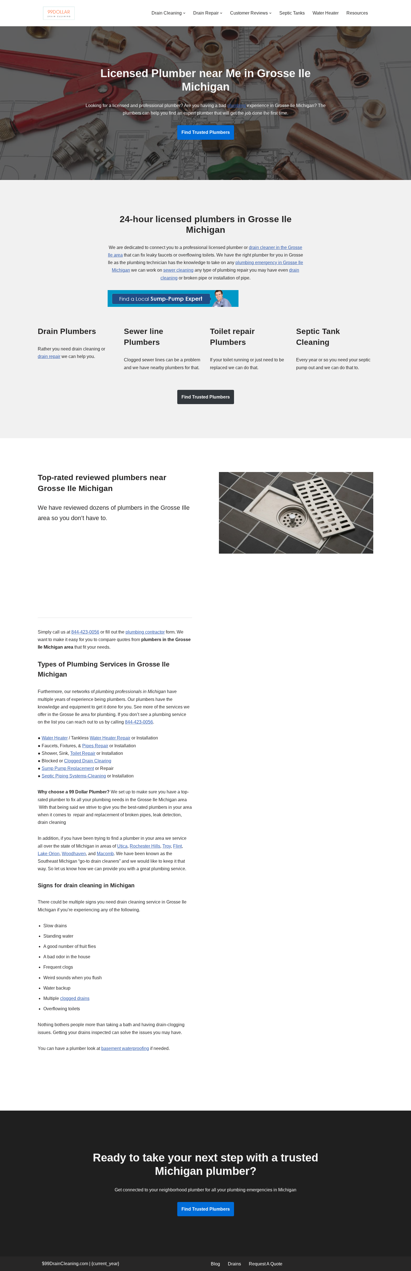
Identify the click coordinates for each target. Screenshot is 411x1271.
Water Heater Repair (110, 738)
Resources (357, 13)
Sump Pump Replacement (68, 768)
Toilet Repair (82, 753)
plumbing (236, 105)
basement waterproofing (125, 1048)
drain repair (49, 356)
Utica (122, 846)
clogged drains (74, 998)
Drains (234, 1263)
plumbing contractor (145, 632)
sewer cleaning (178, 270)
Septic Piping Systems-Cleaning (74, 776)
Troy (166, 846)
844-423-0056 (85, 632)
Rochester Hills (145, 846)
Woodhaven (74, 853)
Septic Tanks (292, 13)
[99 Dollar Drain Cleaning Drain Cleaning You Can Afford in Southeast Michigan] (58, 13)
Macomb (105, 853)
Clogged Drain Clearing (87, 760)
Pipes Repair (95, 745)
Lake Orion (49, 853)
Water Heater (326, 13)
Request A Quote (265, 1263)
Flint (177, 846)
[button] (184, 13)
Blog (215, 1263)
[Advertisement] (115, 571)
